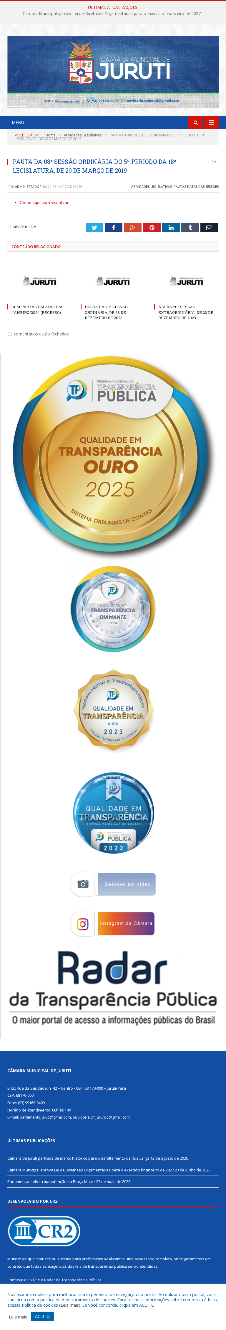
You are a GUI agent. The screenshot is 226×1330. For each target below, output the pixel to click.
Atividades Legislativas (151, 186)
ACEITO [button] (42, 1316)
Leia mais (70, 1305)
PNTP (32, 1279)
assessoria (144, 1258)
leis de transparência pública (101, 1266)
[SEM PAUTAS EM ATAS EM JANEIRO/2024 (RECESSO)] (39, 281)
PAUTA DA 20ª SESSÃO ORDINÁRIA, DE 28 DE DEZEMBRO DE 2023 (106, 312)
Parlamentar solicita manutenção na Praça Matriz (51, 1181)
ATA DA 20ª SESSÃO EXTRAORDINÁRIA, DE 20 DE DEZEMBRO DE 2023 (185, 312)
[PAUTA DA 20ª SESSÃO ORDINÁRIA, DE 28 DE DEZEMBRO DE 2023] (113, 281)
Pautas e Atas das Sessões (196, 186)
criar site (43, 1258)
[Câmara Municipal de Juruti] (113, 70)
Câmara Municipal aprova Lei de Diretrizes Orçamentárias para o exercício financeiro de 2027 (112, 13)
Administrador (28, 186)
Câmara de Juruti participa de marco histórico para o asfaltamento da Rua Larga (78, 1158)
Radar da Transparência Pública (73, 1279)
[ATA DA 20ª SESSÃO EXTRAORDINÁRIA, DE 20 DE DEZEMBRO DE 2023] (186, 281)
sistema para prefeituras (79, 1258)
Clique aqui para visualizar (44, 202)
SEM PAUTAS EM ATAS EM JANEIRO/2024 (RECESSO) (36, 309)
